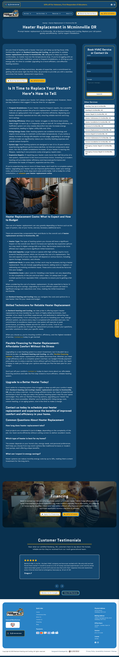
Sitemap (113, 651)
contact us (32, 371)
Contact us (18, 337)
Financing (39, 622)
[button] (27, 13)
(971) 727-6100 (99, 632)
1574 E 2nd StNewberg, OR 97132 (100, 611)
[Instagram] (114, 5)
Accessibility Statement (103, 651)
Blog (37, 624)
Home (44, 23)
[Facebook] (111, 5)
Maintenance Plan (41, 614)
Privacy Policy (90, 651)
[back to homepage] (11, 13)
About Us (69, 13)
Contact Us (39, 619)
